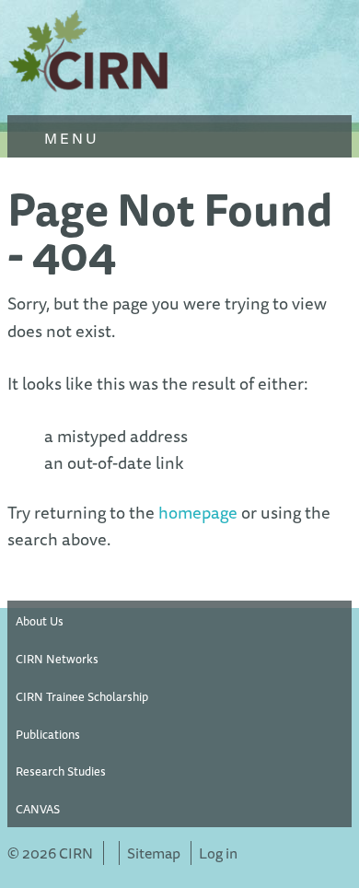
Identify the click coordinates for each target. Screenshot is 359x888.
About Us (40, 621)
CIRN (90, 55)
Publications (48, 734)
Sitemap (153, 853)
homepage (197, 512)
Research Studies (61, 771)
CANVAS (38, 809)
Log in (218, 853)
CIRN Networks (57, 658)
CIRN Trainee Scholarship (82, 696)
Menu (68, 138)
